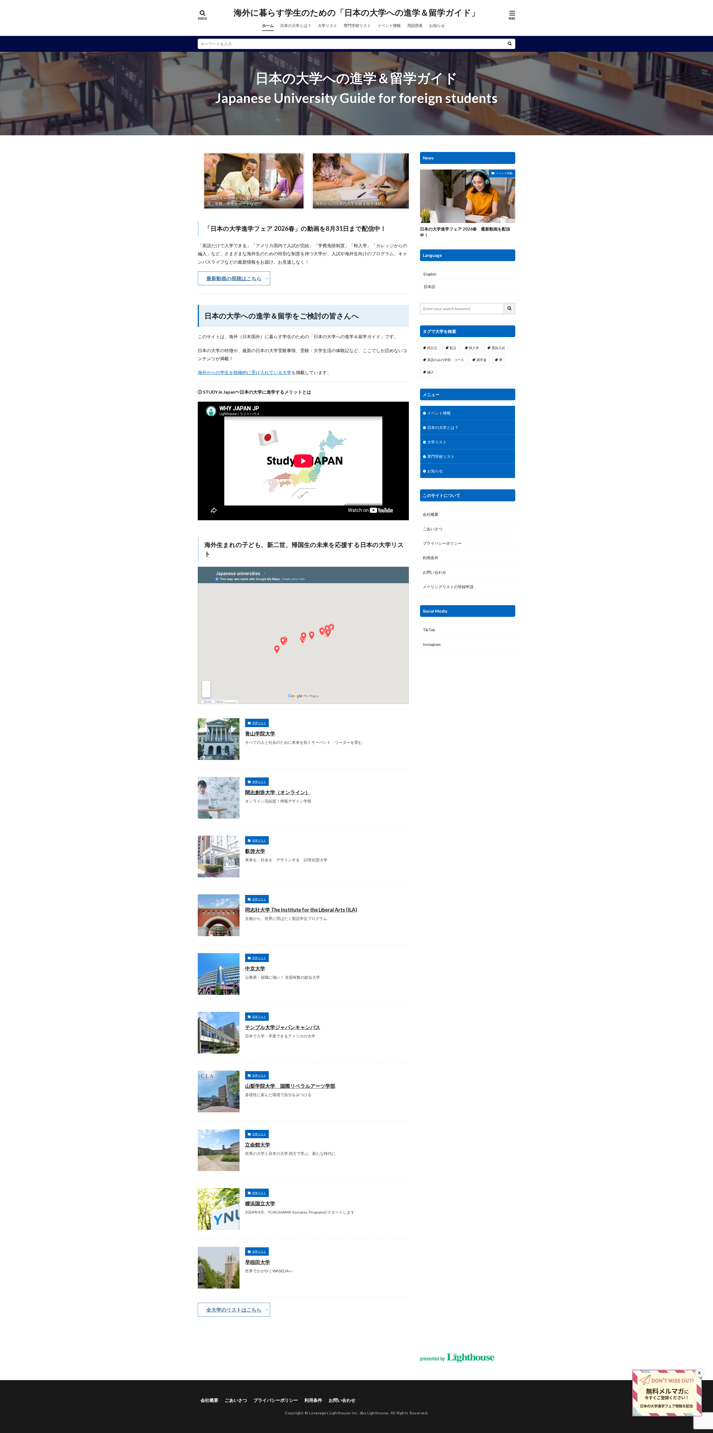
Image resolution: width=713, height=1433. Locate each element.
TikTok (429, 629)
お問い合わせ (434, 572)
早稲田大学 (257, 1262)
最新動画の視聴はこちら (234, 278)
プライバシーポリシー (442, 543)
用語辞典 (415, 25)
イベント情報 (389, 25)
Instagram (432, 644)
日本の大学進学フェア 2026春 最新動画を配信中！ (465, 232)
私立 (453, 348)
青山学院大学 (260, 733)
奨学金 (482, 360)
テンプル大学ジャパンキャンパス (282, 1027)
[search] (509, 44)
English (430, 274)
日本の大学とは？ (295, 25)
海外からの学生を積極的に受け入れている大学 (244, 372)
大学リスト (327, 25)
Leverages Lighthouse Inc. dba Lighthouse (349, 1412)
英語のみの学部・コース (445, 360)
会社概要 (430, 514)
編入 (430, 372)
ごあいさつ (432, 528)
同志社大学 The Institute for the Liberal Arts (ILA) (301, 910)
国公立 (432, 348)
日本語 (429, 286)
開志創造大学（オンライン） (277, 792)
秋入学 (474, 348)
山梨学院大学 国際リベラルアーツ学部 (290, 1086)
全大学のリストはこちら (234, 1310)
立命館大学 (257, 1145)
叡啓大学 (255, 851)
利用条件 (430, 557)
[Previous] (209, 181)
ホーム (268, 25)
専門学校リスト (357, 25)
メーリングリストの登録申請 (448, 586)
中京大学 (255, 968)
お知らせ (437, 25)
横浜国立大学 (260, 1203)
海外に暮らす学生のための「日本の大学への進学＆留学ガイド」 (357, 12)
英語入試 (498, 348)
